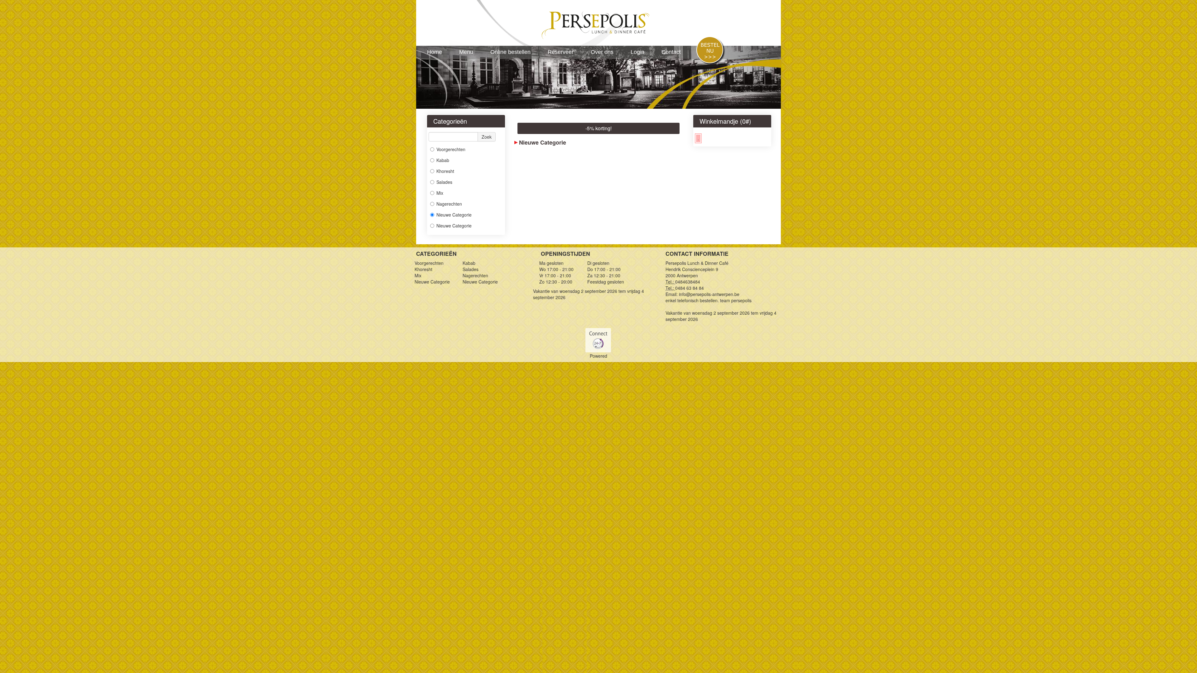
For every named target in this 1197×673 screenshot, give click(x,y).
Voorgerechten (450, 149)
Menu (466, 52)
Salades (444, 182)
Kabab (442, 160)
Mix (439, 193)
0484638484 (687, 282)
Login (637, 52)
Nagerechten (449, 204)
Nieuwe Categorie (454, 215)
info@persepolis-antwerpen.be (709, 294)
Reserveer (561, 52)
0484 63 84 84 (689, 288)
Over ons (602, 52)
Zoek (487, 137)
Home (434, 52)
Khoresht (445, 171)
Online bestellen (510, 52)
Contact (671, 52)
